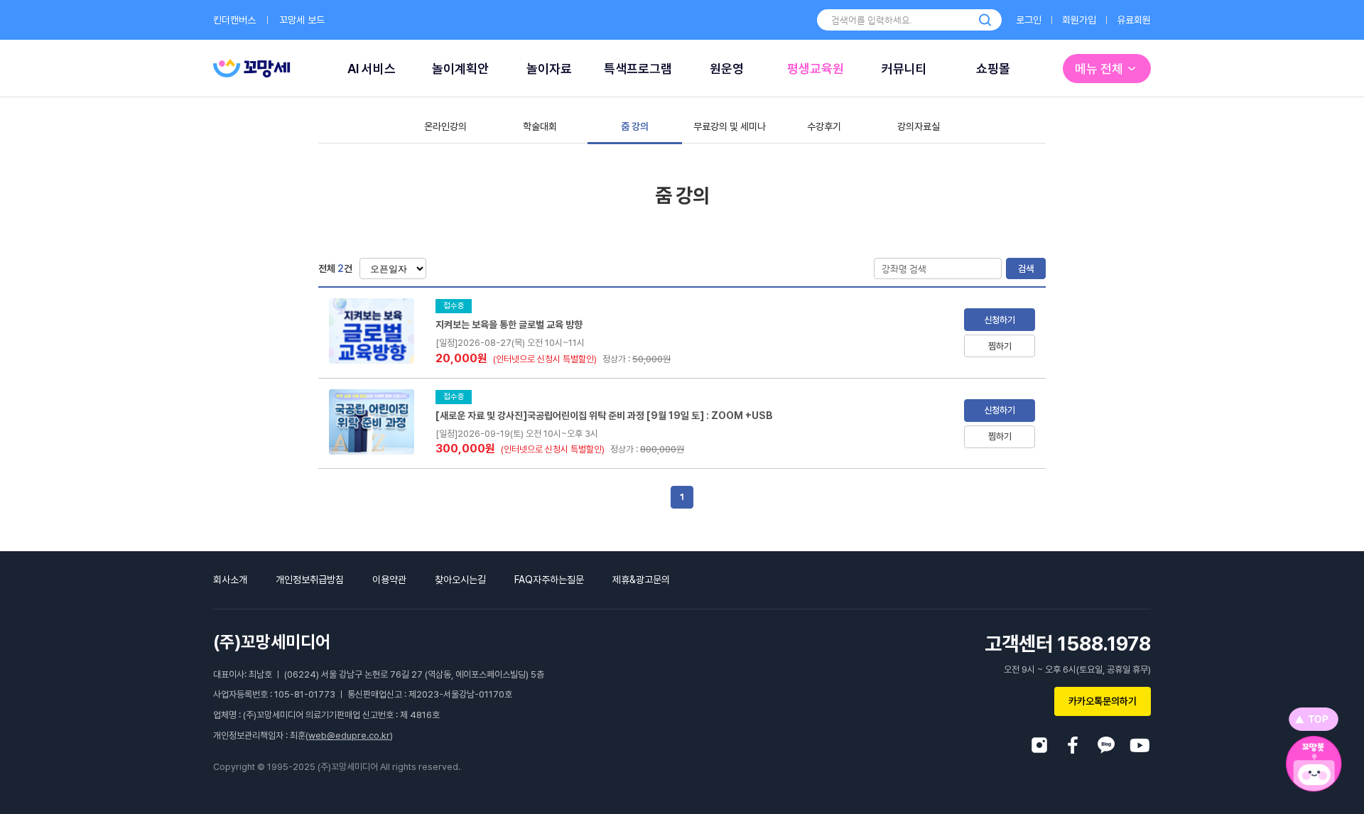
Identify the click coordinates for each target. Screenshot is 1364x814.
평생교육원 (815, 68)
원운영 (727, 68)
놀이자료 (549, 68)
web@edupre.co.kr (349, 735)
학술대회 (540, 126)
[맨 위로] (1313, 719)
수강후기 (824, 126)
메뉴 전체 (1099, 68)
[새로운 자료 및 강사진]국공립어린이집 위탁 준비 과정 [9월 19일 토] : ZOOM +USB (604, 415)
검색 (1026, 269)
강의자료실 (918, 126)
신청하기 (999, 320)
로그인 (1028, 20)
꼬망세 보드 (302, 20)
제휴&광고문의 (641, 579)
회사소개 (230, 579)
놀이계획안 (460, 68)
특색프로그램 (638, 68)
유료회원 (1134, 20)
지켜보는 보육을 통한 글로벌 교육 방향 (509, 324)
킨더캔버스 (234, 20)
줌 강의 (635, 126)
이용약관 (389, 579)
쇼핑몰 (993, 68)
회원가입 (1079, 20)
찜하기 (1000, 346)
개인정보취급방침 (310, 579)
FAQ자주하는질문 (549, 579)
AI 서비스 (371, 68)
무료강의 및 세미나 (729, 126)
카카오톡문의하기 (1102, 701)
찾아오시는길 (460, 579)
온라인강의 (445, 126)
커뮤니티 (904, 68)
